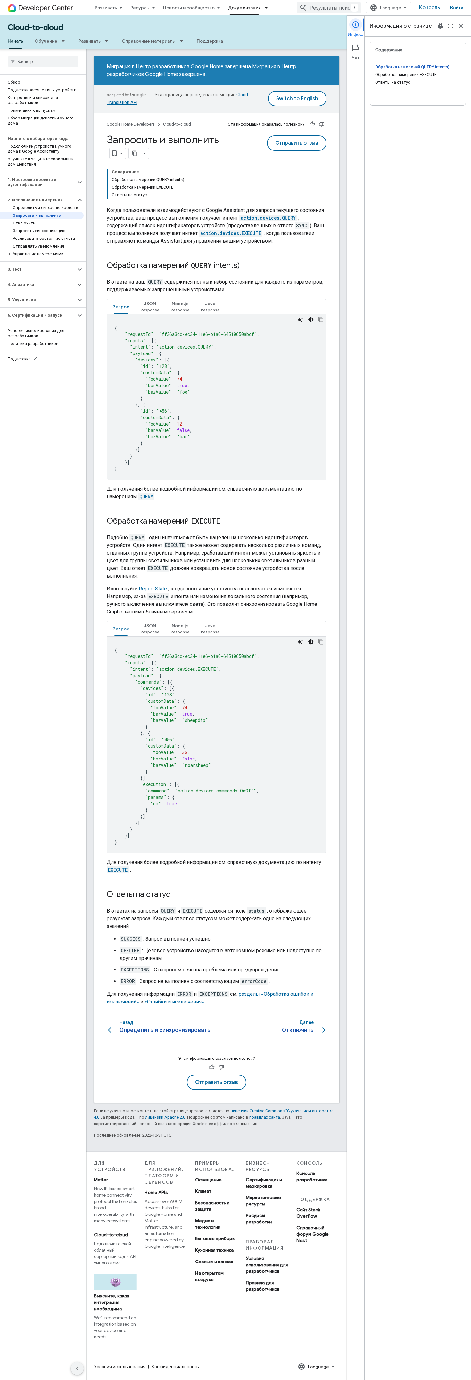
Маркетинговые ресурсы (263, 1201)
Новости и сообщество (189, 8)
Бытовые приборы (215, 1238)
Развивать (106, 8)
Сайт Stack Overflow (308, 1213)
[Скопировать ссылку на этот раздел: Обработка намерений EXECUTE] (226, 521)
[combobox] (329, 7)
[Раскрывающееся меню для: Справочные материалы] (183, 41)
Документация (244, 8)
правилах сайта (264, 1117)
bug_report (440, 26)
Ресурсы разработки (259, 1219)
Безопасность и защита (212, 1206)
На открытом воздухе (209, 1276)
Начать (15, 41)
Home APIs (156, 1192)
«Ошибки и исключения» (174, 1002)
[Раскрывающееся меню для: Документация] (268, 7)
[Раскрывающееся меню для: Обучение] (65, 41)
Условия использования (119, 1366)
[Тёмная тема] (311, 319)
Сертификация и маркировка (264, 1183)
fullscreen (450, 26)
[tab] (121, 306)
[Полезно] (312, 124)
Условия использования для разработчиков (267, 1264)
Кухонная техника (214, 1250)
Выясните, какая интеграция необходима (111, 1302)
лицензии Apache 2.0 (165, 1117)
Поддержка (210, 41)
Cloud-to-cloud (35, 27)
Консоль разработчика (311, 1176)
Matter (101, 1179)
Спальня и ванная (214, 1261)
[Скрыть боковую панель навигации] (77, 1368)
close (461, 26)
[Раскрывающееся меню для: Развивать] (108, 41)
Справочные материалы (149, 41)
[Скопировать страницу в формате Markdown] (134, 153)
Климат (203, 1191)
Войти (456, 7)
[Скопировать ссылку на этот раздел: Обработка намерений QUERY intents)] (246, 266)
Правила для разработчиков (263, 1286)
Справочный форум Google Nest (312, 1234)
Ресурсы (140, 8)
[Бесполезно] (321, 124)
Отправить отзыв (296, 143)
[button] (38, 182)
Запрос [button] (121, 307)
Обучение (46, 41)
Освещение (208, 1179)
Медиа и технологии (207, 1224)
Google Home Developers (131, 124)
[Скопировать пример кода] (321, 319)
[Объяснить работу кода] (300, 319)
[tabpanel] (216, 397)
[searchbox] (43, 61)
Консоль (429, 7)
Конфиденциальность (175, 1366)
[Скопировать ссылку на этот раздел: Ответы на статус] (176, 895)
